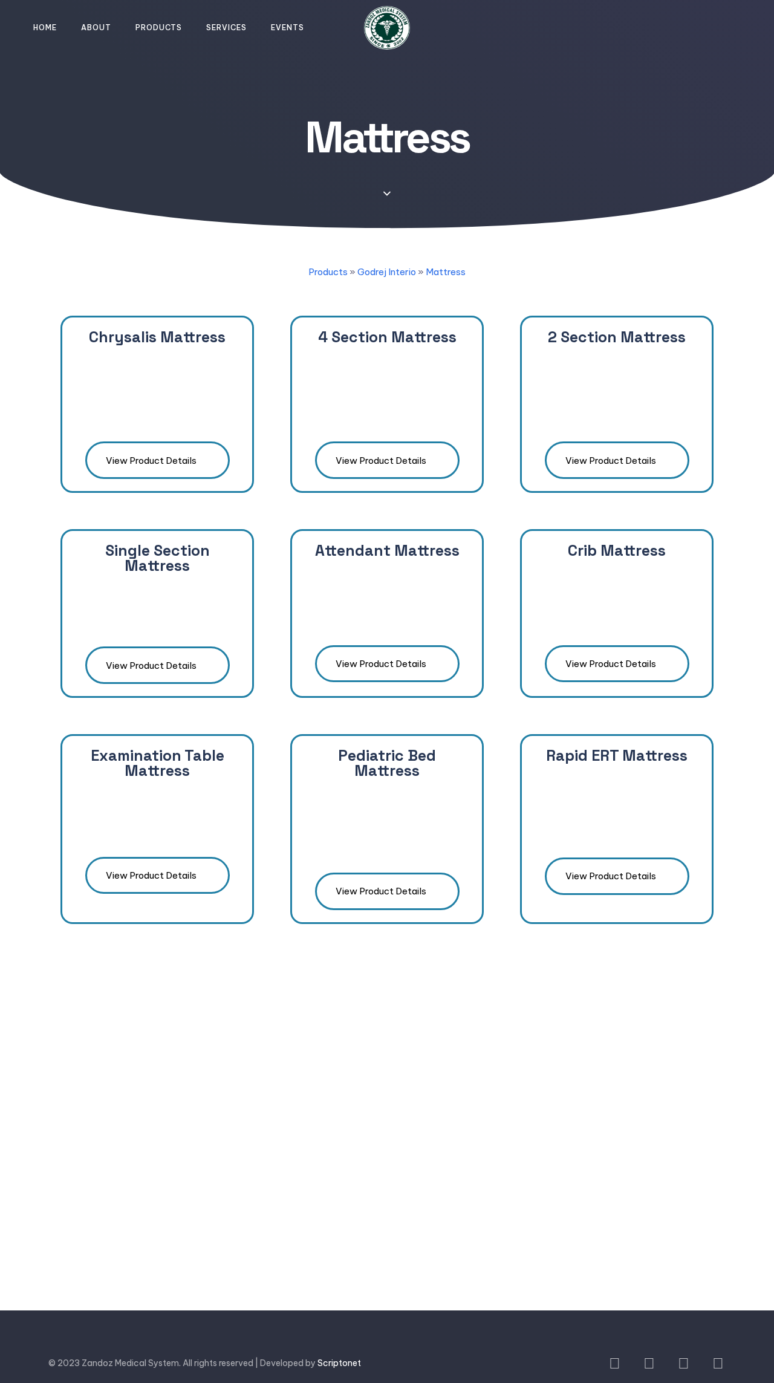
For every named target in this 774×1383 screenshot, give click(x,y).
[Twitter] (649, 1363)
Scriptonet (339, 1363)
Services (226, 27)
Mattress (446, 272)
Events (287, 27)
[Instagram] (718, 1363)
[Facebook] (614, 1363)
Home (45, 27)
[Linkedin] (683, 1363)
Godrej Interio (386, 272)
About (96, 27)
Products (158, 27)
